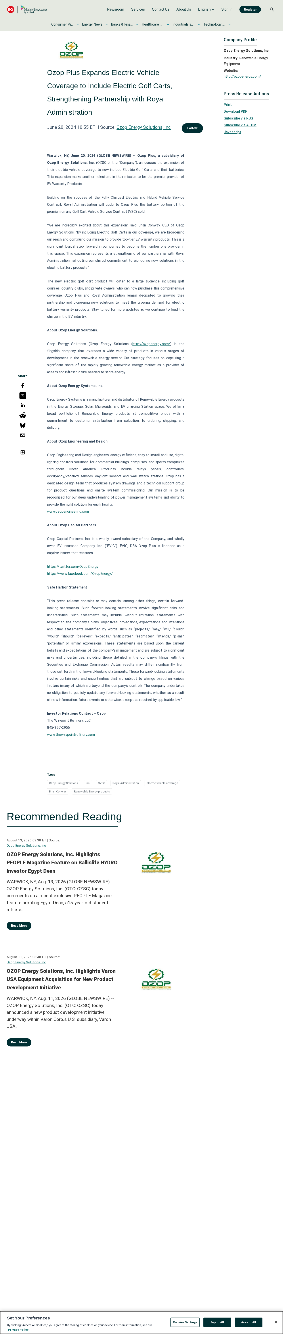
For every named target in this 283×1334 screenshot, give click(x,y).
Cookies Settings (185, 1322)
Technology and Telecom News (214, 24)
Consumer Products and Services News (62, 24)
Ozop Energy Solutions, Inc (144, 127)
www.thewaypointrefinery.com (71, 734)
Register (250, 9)
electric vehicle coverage (162, 783)
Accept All (248, 1322)
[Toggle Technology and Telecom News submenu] (229, 24)
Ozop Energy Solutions (63, 783)
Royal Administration (126, 783)
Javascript (232, 132)
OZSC (101, 783)
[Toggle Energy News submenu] (106, 24)
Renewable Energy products (92, 791)
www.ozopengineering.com (68, 511)
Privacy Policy (18, 1329)
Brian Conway (57, 791)
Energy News (92, 24)
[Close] (276, 1322)
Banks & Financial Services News (122, 24)
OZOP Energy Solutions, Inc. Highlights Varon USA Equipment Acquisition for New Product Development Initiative (61, 979)
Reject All (217, 1322)
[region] (141, 1322)
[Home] (27, 9)
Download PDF (235, 111)
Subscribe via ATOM (240, 125)
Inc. (88, 783)
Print (228, 105)
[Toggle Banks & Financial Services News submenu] (137, 24)
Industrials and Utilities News (183, 24)
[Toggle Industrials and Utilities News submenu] (199, 24)
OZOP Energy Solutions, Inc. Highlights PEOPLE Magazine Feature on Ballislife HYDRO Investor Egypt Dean (62, 862)
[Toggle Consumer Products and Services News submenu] (77, 24)
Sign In (226, 9)
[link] (115, 9)
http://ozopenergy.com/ (151, 344)
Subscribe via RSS (238, 118)
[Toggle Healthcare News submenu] (168, 24)
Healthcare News (153, 24)
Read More (19, 925)
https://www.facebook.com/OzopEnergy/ (80, 574)
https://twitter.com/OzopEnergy (72, 566)
